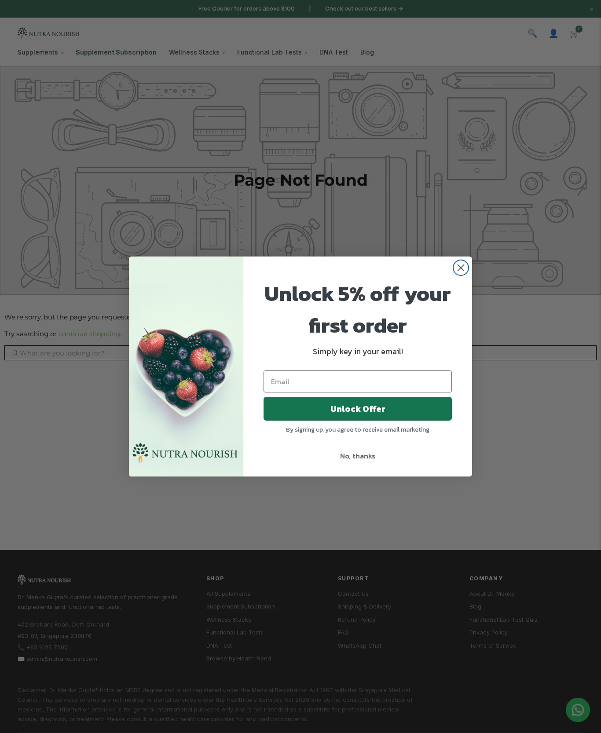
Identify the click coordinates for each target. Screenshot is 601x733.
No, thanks (357, 456)
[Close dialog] (461, 267)
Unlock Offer (357, 408)
